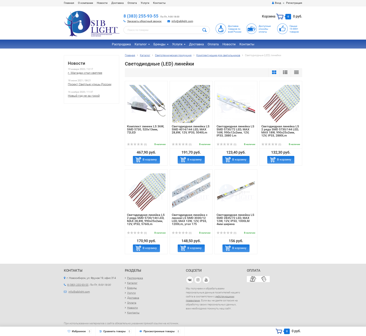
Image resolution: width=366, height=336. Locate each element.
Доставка (117, 2)
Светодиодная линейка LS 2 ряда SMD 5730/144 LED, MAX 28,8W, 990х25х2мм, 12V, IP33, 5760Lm (146, 219)
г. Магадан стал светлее (85, 73)
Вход (278, 2)
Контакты (159, 2)
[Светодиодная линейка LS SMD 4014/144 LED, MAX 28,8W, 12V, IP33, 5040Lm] (191, 104)
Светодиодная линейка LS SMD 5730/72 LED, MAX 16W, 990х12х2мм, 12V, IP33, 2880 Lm (235, 131)
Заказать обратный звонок (144, 21)
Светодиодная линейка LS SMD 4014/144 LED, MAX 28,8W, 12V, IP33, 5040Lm (190, 129)
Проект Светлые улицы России (89, 84)
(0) (145, 144)
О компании (85, 2)
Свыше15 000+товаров (294, 29)
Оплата (132, 2)
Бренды (159, 44)
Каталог (141, 44)
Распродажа (121, 44)
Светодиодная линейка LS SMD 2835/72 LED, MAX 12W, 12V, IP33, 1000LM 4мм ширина (235, 219)
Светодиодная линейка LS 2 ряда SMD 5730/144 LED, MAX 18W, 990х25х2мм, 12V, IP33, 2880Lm (280, 131)
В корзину (150, 159)
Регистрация (294, 2)
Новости (102, 2)
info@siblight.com (182, 21)
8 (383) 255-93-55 (141, 16)
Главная (69, 2)
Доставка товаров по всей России (234, 29)
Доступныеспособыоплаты (265, 29)
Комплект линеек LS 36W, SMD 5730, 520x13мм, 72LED (145, 129)
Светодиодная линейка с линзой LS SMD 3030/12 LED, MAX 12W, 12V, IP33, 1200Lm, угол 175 (189, 219)
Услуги (145, 2)
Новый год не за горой (84, 95)
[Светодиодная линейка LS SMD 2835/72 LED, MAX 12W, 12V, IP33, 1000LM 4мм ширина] (236, 192)
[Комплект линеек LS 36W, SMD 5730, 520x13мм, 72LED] (146, 104)
